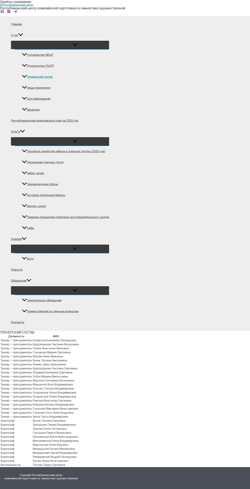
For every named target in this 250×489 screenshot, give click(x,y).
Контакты (17, 322)
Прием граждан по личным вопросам (53, 311)
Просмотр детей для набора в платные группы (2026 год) (66, 151)
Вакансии (33, 109)
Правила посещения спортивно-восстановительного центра (68, 217)
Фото (30, 258)
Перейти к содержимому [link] (15, 1)
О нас (14, 35)
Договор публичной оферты (46, 195)
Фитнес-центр (36, 206)
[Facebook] (2, 12)
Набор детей (35, 173)
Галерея (16, 239)
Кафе (30, 228)
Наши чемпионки (38, 88)
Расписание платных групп (45, 162)
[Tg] (15, 12)
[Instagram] (9, 12)
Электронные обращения (44, 300)
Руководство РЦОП (40, 66)
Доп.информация (38, 98)
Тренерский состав (40, 77)
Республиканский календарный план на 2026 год (44, 120)
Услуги (15, 131)
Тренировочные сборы (42, 184)
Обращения (19, 280)
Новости (17, 269)
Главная (16, 24)
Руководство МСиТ (40, 55)
